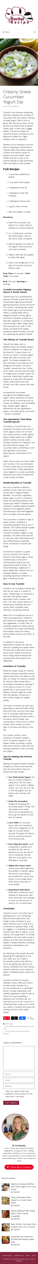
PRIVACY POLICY (7, 1255)
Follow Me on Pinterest (20, 1167)
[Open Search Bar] (34, 32)
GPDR (33, 1255)
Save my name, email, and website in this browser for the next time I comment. (18, 1094)
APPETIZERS (9, 1024)
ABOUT (28, 1255)
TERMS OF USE (19, 1255)
